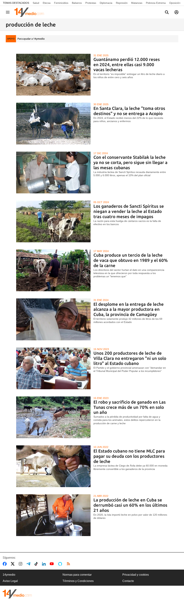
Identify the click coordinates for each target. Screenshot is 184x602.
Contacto (128, 580)
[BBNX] (17, 593)
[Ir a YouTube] (52, 564)
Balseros (77, 2)
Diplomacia (106, 2)
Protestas (90, 2)
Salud (36, 2)
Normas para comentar (77, 574)
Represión (122, 2)
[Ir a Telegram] (29, 564)
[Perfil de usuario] (176, 12)
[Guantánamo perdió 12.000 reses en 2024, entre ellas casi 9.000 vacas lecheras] (53, 75)
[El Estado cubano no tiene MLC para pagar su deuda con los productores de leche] (53, 466)
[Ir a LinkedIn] (44, 564)
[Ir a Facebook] (5, 564)
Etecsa (46, 2)
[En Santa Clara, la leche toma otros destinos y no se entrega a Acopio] (53, 123)
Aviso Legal (10, 580)
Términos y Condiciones (78, 580)
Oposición (175, 2)
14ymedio (9, 574)
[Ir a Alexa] (61, 564)
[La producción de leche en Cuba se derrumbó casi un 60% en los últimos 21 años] (53, 515)
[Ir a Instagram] (21, 564)
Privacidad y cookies (135, 574)
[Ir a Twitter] (13, 564)
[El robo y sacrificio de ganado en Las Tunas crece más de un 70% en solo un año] (53, 417)
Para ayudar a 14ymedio (31, 38)
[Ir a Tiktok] (36, 564)
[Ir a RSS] (69, 564)
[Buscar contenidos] (167, 12)
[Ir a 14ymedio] (30, 12)
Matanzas (136, 2)
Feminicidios (61, 2)
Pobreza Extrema (156, 2)
